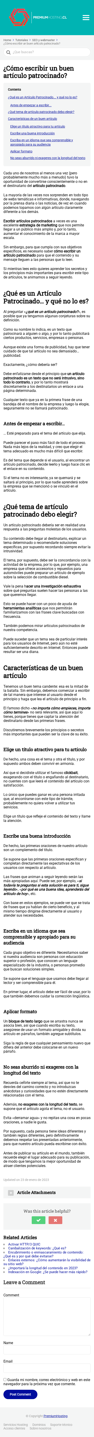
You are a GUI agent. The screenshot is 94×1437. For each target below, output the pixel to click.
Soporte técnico (61, 1425)
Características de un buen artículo (32, 119)
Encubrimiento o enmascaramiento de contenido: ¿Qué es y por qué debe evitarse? (43, 1254)
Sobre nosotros (40, 1428)
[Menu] (86, 17)
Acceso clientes (14, 1428)
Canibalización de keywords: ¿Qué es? (37, 1248)
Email (8, 1361)
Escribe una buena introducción (32, 133)
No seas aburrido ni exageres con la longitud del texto (47, 158)
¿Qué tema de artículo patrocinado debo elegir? (41, 112)
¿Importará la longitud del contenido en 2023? (43, 1268)
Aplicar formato (21, 151)
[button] (38, 1220)
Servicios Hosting (15, 1425)
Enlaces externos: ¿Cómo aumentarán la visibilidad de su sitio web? (47, 1262)
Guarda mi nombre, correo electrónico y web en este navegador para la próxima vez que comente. (46, 1382)
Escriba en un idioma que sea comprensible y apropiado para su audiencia (41, 142)
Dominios (39, 1425)
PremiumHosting (56, 1416)
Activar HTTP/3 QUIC (24, 1244)
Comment (11, 1295)
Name (8, 1343)
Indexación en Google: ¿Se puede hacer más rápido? (47, 1272)
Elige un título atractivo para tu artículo (37, 126)
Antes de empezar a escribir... (31, 105)
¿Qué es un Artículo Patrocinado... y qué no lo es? (42, 97)
